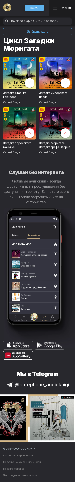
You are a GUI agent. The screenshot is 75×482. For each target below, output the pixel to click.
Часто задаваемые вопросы (20, 475)
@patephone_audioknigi (42, 384)
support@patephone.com (18, 455)
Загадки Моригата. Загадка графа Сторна (54, 145)
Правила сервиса (13, 468)
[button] (34, 8)
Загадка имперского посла (53, 95)
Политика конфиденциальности (22, 462)
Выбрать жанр (37, 31)
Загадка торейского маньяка (17, 145)
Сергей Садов (12, 102)
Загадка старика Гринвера (14, 95)
